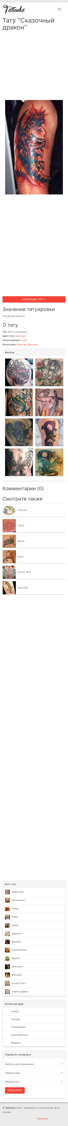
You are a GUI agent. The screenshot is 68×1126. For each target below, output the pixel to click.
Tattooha (14, 9)
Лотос (20, 525)
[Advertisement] (34, 66)
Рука (24, 340)
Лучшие (15, 1019)
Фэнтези (21, 344)
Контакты (42, 1118)
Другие (16, 958)
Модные (16, 1042)
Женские (17, 974)
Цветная (20, 335)
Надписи (16, 933)
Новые (15, 1011)
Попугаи (22, 510)
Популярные (18, 1027)
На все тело (24, 572)
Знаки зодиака (20, 991)
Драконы (32, 344)
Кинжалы (22, 587)
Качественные (19, 1034)
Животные (17, 891)
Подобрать (15, 1090)
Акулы (21, 541)
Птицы (15, 908)
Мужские (17, 966)
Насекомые (18, 900)
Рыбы (15, 916)
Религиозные (19, 949)
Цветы (15, 925)
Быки (20, 556)
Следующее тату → (34, 299)
